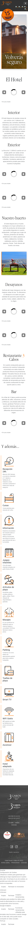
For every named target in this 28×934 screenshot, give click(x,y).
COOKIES (24, 863)
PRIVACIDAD (15, 863)
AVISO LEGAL (5, 863)
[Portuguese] (26, 9)
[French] (23, 7)
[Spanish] (17, 7)
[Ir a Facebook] (11, 846)
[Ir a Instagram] (16, 846)
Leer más (24, 891)
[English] (20, 7)
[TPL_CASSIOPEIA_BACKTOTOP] (25, 931)
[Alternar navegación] (25, 3)
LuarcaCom (16, 852)
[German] (25, 7)
